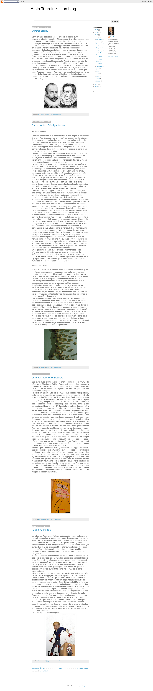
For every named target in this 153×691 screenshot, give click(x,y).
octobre (98, 42)
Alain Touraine (114, 37)
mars (98, 76)
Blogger (84, 686)
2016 (96, 35)
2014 (96, 84)
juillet (98, 69)
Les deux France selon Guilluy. (47, 377)
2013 (96, 86)
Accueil (60, 668)
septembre (99, 66)
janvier (98, 81)
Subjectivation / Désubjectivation (48, 125)
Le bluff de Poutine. (41, 530)
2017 (96, 32)
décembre (99, 39)
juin (97, 71)
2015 (96, 37)
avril (97, 73)
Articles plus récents (38, 668)
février (98, 78)
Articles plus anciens (82, 668)
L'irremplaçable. (40, 31)
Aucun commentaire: (56, 114)
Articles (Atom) (44, 671)
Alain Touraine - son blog (53, 8)
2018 (96, 30)
